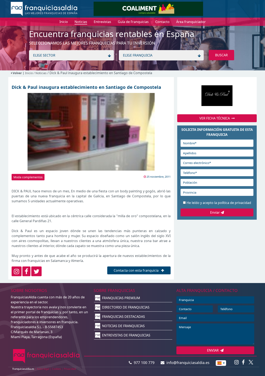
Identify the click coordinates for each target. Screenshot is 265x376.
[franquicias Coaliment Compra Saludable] (148, 8)
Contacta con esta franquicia (136, 270)
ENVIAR (213, 350)
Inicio (29, 73)
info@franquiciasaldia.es (187, 362)
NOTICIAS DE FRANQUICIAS (123, 326)
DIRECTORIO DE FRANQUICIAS (125, 307)
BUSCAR (221, 55)
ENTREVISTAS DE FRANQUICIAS (125, 335)
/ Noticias (40, 73)
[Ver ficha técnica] (217, 95)
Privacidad (70, 369)
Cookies (56, 369)
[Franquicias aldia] (44, 8)
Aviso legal (43, 369)
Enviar (215, 212)
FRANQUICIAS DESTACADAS (123, 316)
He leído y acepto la (219, 202)
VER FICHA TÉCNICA (215, 118)
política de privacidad (234, 202)
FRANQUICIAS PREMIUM (120, 298)
